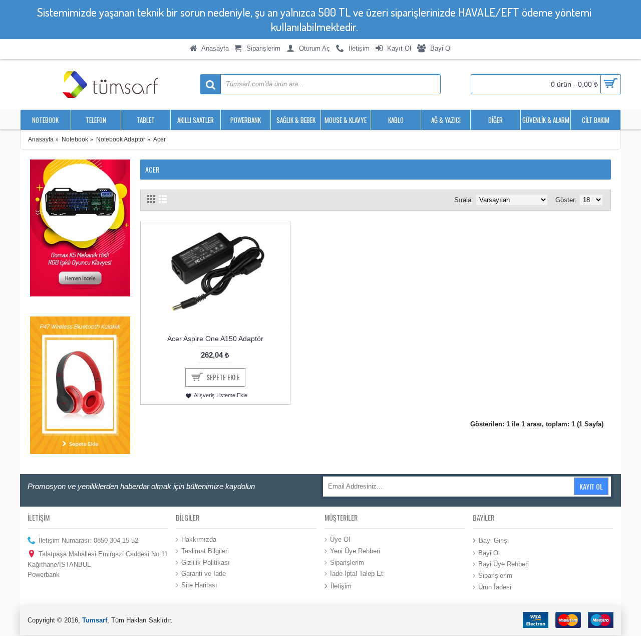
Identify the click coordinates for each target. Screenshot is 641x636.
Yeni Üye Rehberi (355, 551)
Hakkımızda (198, 539)
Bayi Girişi (494, 540)
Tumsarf (94, 620)
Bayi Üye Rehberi (503, 564)
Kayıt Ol (591, 486)
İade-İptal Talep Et (356, 573)
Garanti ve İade (203, 573)
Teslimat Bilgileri (205, 551)
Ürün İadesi (494, 586)
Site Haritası (199, 584)
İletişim (341, 585)
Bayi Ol (489, 553)
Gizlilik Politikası (205, 562)
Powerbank (44, 574)
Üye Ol (340, 539)
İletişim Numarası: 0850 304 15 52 (88, 540)
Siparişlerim (347, 562)
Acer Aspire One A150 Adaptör (215, 339)
